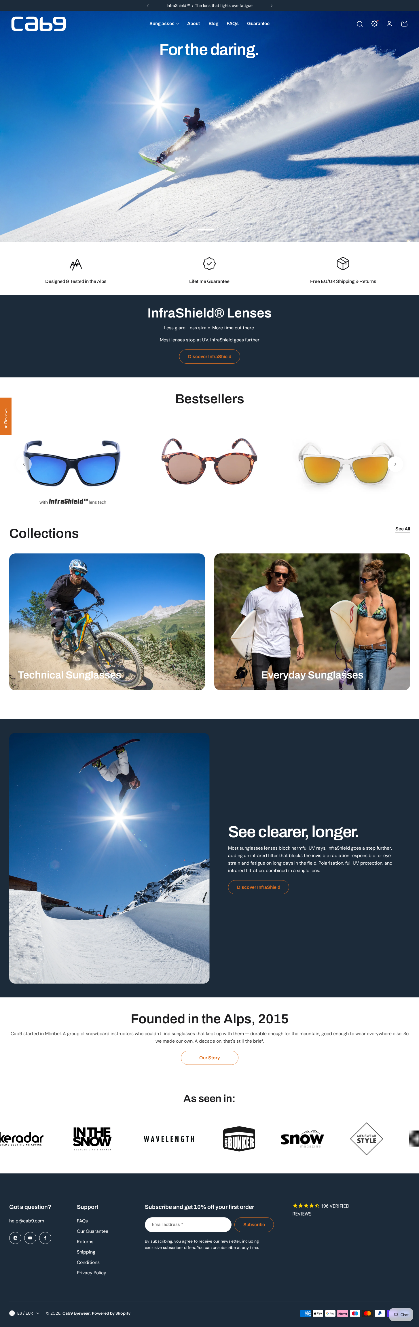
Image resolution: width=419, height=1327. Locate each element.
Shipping (86, 1252)
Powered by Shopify (111, 1313)
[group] (73, 464)
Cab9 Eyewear (76, 1313)
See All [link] (402, 528)
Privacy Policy (91, 1273)
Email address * (167, 1224)
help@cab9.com (26, 1221)
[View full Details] (107, 621)
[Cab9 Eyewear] (38, 23)
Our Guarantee (92, 1231)
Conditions (88, 1262)
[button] (147, 5)
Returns (85, 1242)
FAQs (82, 1221)
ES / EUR (25, 1313)
